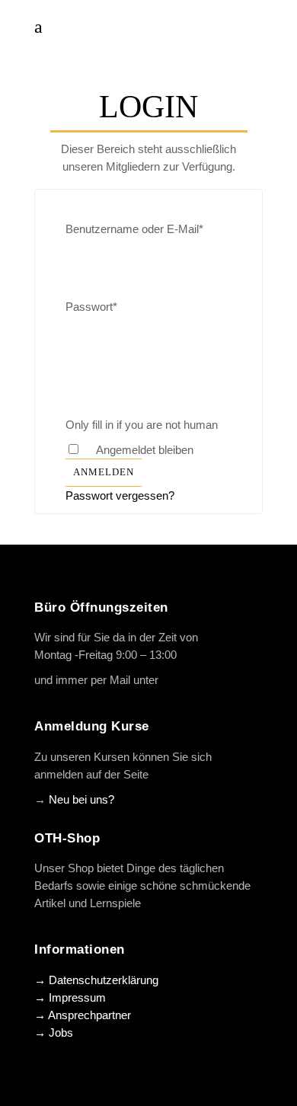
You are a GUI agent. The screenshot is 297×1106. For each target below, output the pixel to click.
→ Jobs (53, 1032)
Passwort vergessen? (119, 495)
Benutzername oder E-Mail (134, 228)
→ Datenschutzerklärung (96, 979)
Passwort (91, 306)
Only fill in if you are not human (141, 424)
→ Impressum (70, 997)
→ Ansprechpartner (82, 1015)
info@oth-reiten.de (206, 679)
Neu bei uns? (81, 799)
